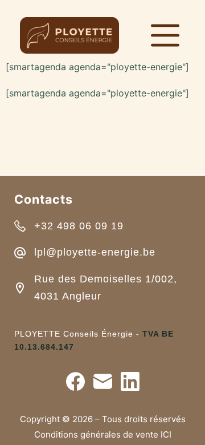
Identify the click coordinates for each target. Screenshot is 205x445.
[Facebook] (75, 381)
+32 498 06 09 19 (79, 226)
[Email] (102, 381)
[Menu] (165, 35)
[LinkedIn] (130, 381)
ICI (166, 434)
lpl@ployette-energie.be (94, 252)
